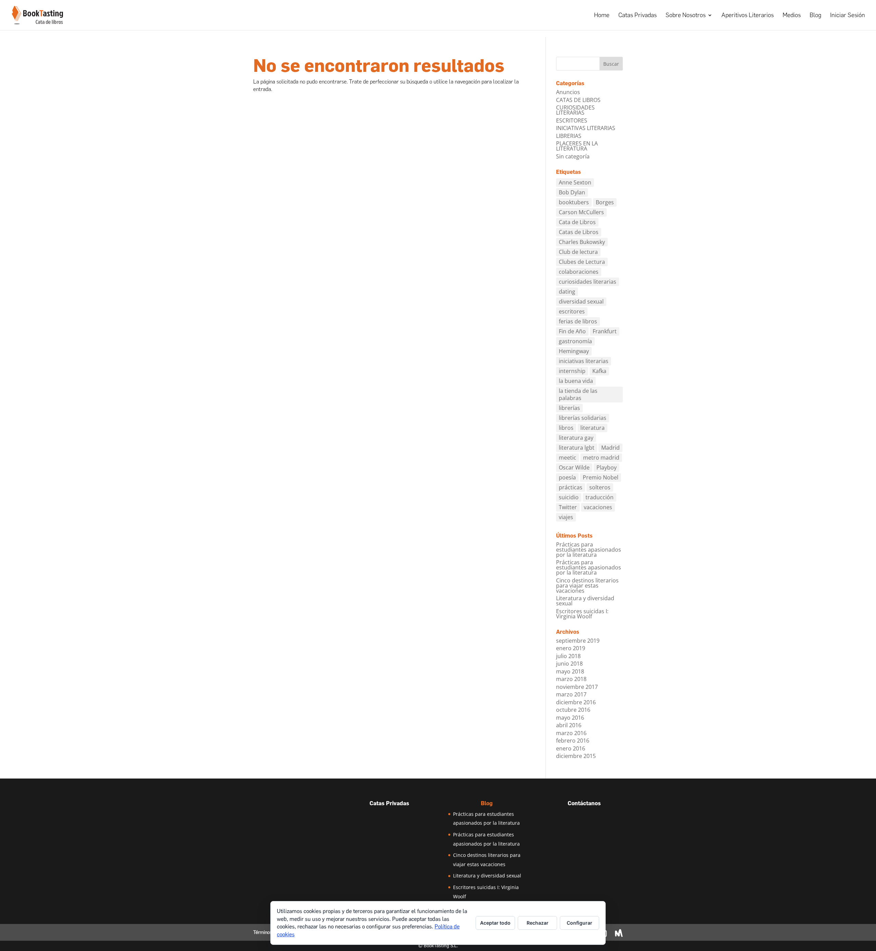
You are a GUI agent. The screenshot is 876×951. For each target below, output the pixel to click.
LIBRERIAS (568, 136)
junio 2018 (569, 663)
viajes (566, 517)
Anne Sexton (575, 182)
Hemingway (574, 351)
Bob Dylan (572, 192)
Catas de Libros (578, 232)
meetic (567, 457)
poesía (567, 477)
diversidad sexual (581, 301)
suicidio (569, 497)
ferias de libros (578, 321)
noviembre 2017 (577, 687)
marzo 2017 (571, 694)
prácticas (570, 487)
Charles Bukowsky (582, 242)
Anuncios (568, 92)
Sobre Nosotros (686, 16)
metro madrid (601, 457)
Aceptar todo (495, 923)
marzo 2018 (571, 679)
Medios (792, 16)
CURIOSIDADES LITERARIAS (575, 110)
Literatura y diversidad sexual (585, 600)
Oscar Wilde (574, 467)
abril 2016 (568, 725)
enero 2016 (570, 748)
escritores (572, 311)
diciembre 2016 (576, 702)
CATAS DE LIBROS (578, 100)
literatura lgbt (576, 447)
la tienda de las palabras (578, 394)
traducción (599, 497)
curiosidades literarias (587, 281)
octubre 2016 (573, 710)
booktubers (574, 202)
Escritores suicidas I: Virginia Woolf (582, 613)
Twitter (568, 507)
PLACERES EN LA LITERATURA (577, 146)
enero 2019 (570, 648)
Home (601, 16)
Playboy (606, 467)
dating (567, 291)
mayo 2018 (570, 671)
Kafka (599, 371)
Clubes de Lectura (582, 262)
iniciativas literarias (583, 361)
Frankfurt (605, 331)
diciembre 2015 (576, 756)
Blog (815, 16)
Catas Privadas (637, 16)
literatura (592, 428)
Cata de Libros (577, 222)
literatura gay (576, 437)
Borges (605, 202)
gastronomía (575, 341)
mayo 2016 (570, 717)
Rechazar (538, 923)
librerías (569, 408)
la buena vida (576, 381)
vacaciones (598, 507)
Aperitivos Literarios (747, 16)
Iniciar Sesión (847, 16)
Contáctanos (584, 803)
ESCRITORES (571, 120)
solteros (599, 487)
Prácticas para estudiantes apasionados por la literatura (588, 549)
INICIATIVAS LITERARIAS (585, 128)
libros (566, 428)
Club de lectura (578, 252)
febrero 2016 (572, 740)
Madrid (610, 447)
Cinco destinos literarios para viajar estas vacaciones (587, 585)
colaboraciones (578, 271)
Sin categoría (573, 156)
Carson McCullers (581, 212)
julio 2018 (568, 656)
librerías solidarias (582, 418)
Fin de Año (572, 331)
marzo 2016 (571, 733)
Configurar (579, 923)
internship (572, 371)
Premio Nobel (600, 477)
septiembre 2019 (578, 640)
